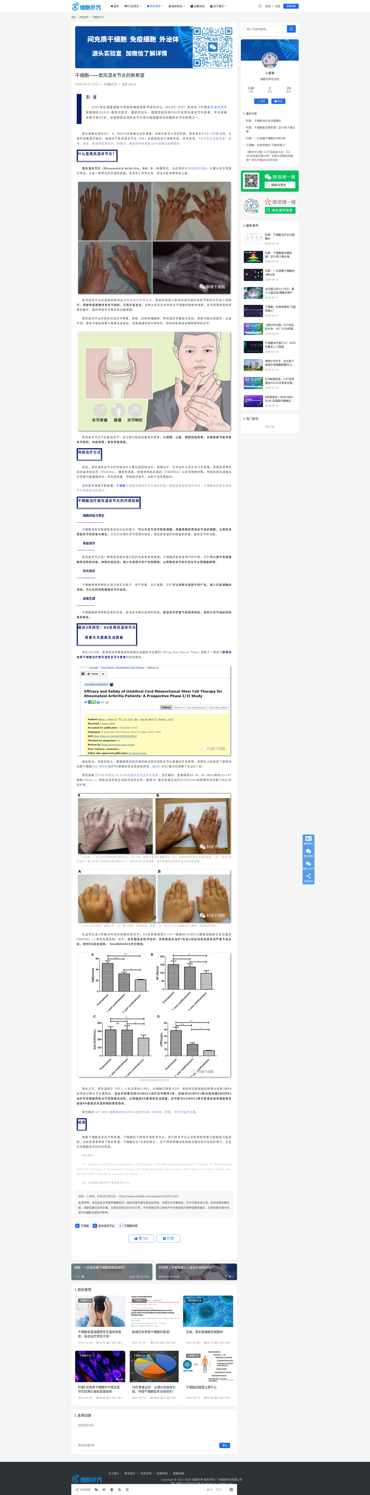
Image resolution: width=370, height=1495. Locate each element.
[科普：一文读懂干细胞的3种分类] (253, 275)
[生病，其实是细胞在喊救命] (208, 1311)
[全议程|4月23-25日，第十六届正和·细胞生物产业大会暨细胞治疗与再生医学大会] (253, 293)
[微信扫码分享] (96, 1489)
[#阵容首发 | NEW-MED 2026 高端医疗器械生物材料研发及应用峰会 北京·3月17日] (253, 401)
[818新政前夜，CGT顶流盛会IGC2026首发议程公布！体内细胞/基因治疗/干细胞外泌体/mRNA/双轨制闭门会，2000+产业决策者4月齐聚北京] (253, 383)
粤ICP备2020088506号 (185, 1483)
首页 (116, 6)
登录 (268, 6)
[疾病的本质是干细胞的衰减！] (154, 1311)
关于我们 (218, 6)
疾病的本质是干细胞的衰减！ (152, 1332)
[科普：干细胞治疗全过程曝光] (253, 239)
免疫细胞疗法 (194, 1300)
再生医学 (155, 6)
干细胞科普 (130, 1225)
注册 (277, 6)
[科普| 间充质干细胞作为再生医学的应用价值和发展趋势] (100, 1366)
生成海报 (85, 1489)
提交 (224, 1445)
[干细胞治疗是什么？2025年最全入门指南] (253, 347)
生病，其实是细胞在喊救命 (204, 1332)
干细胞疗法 (110, 84)
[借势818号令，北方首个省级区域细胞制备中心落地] (253, 365)
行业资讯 (133, 6)
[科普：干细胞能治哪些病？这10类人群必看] (253, 257)
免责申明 (146, 1473)
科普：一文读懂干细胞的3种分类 (266, 138)
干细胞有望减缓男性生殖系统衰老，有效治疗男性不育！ (99, 1334)
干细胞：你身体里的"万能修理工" (266, 145)
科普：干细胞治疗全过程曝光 (263, 120)
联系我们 (129, 1473)
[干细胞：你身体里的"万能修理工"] (253, 311)
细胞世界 (197, 1479)
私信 (280, 101)
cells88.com (224, 1483)
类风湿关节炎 (217, 107)
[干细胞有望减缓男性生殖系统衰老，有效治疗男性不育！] (100, 1311)
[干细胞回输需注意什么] (208, 1366)
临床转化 (177, 6)
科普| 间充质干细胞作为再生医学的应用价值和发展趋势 (99, 1389)
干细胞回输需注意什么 (201, 1387)
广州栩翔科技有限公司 (228, 1479)
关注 (263, 101)
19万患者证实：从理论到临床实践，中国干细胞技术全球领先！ (154, 1389)
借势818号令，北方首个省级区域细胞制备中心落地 (280, 364)
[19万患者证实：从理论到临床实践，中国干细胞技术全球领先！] (154, 1366)
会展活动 (199, 6)
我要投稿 (291, 6)
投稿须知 (162, 1473)
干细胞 (121, 485)
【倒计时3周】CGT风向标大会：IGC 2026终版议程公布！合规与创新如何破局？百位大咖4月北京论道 (269, 155)
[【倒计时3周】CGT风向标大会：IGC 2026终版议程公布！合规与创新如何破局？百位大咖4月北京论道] (253, 329)
